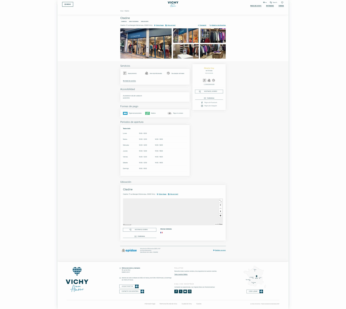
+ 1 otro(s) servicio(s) (209, 84)
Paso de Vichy (255, 6)
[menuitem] (173, 4)
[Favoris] (282, 2)
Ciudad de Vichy (187, 304)
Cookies (198, 304)
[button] (273, 2)
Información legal (150, 304)
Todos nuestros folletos (181, 274)
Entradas (270, 6)
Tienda (281, 6)
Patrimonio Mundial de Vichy (168, 304)
